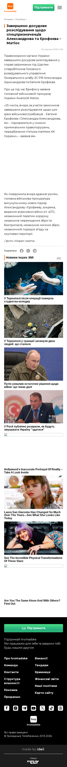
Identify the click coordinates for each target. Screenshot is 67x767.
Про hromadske (16, 658)
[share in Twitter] (28, 251)
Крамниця (42, 672)
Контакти (11, 672)
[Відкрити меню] (59, 7)
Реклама (10, 690)
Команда (11, 665)
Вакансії (41, 658)
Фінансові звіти (47, 679)
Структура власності (12, 681)
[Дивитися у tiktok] (51, 708)
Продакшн (12, 697)
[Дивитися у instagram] (15, 708)
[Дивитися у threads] (60, 708)
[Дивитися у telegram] (24, 708)
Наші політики (46, 686)
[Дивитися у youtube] (33, 708)
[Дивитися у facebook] (6, 708)
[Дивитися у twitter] (42, 708)
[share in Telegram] (35, 251)
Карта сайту (44, 692)
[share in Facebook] (22, 251)
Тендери (41, 665)
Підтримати (44, 7)
